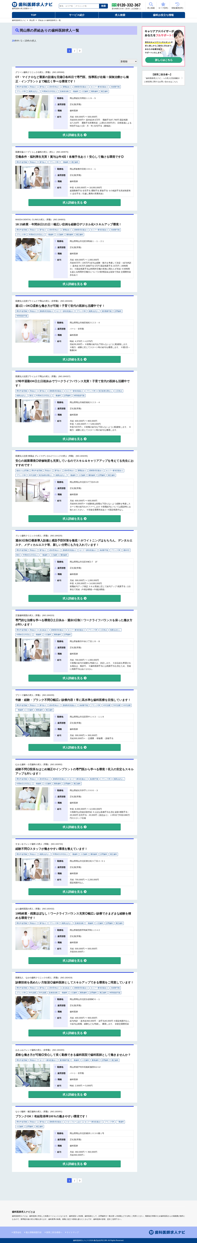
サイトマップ (73, 1232)
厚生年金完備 (21, 87)
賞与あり (43, 87)
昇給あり (33, 87)
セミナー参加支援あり (99, 87)
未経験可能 (115, 87)
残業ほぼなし (34, 91)
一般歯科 (75, 91)
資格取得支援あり (81, 87)
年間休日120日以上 (49, 91)
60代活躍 (127, 705)
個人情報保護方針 (34, 1232)
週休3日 (126, 550)
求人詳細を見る (73, 135)
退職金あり (67, 87)
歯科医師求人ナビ (19, 20)
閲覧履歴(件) (177, 8)
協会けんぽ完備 (22, 470)
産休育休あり (54, 87)
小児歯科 (84, 91)
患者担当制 (64, 91)
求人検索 (151, 8)
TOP (33, 15)
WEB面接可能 (21, 316)
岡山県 (32, 20)
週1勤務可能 (107, 311)
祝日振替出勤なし (105, 391)
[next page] (79, 50)
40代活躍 (32, 475)
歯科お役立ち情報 (163, 15)
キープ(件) (163, 8)
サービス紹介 (77, 15)
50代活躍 (116, 705)
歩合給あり (44, 630)
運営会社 (17, 1232)
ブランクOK (21, 91)
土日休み (118, 391)
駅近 (31, 396)
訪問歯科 (118, 311)
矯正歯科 (104, 91)
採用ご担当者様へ (54, 1232)
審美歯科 (94, 91)
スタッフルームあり (74, 1122)
